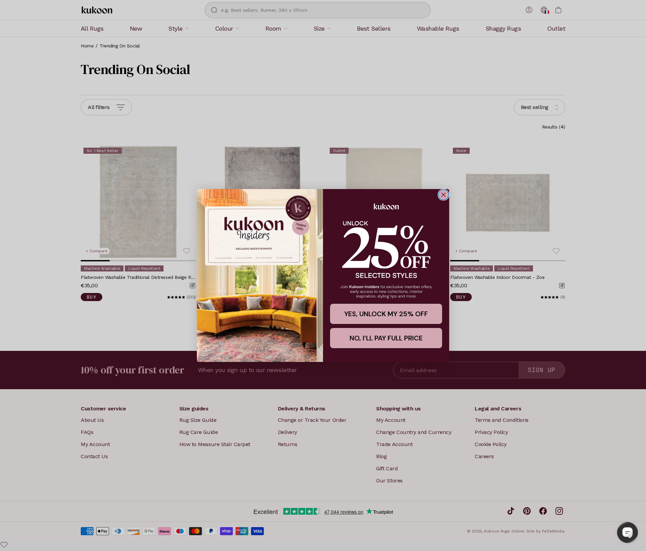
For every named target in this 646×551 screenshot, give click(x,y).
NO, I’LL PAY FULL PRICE (386, 338)
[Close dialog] (443, 195)
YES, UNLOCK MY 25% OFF (386, 313)
